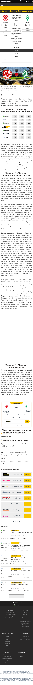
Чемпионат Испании (16, 568)
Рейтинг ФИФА (25, 636)
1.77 (15, 116)
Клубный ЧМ (25, 626)
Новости (5, 35)
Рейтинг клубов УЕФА (25, 639)
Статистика (5, 33)
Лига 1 (25, 619)
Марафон (7, 641)
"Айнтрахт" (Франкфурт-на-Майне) (17, 452)
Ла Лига (25, 614)
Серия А (25, 616)
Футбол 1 (7, 660)
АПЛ (25, 612)
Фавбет (7, 638)
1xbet (7, 645)
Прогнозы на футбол (15, 455)
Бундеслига (25, 617)
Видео (16, 56)
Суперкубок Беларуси (10, 617)
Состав (5, 30)
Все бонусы (16, 521)
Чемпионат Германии (26, 455)
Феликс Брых (18, 33)
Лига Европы (25, 625)
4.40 (29, 116)
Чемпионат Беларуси (10, 614)
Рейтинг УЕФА (25, 638)
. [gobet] (11, 425)
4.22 (22, 134)
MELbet (7, 639)
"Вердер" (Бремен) (5, 455)
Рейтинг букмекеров (7, 634)
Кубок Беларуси (10, 616)
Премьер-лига (15, 530)
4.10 (22, 116)
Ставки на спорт (7, 656)
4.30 (22, 120)
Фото (22, 654)
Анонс (16, 50)
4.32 (22, 123)
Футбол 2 (7, 662)
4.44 (29, 134)
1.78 (15, 134)
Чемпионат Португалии (25, 621)
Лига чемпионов (25, 623)
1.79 (15, 120)
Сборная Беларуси (10, 612)
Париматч (7, 636)
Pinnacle (7, 643)
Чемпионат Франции (16, 555)
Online (16, 53)
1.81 (15, 123)
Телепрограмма (7, 654)
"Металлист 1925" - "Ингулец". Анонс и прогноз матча (20, 545)
